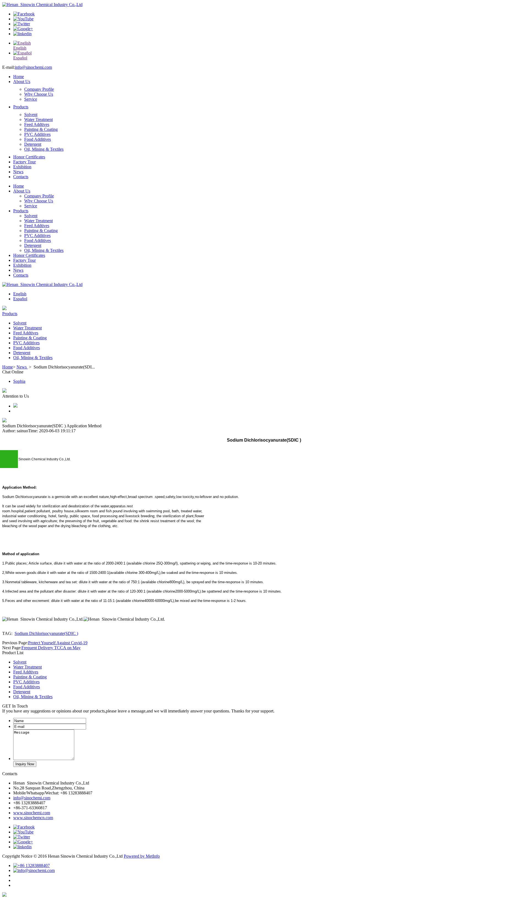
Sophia (19, 381)
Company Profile (39, 89)
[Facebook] (24, 14)
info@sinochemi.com (33, 67)
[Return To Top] (4, 895)
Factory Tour (24, 161)
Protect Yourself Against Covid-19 (57, 642)
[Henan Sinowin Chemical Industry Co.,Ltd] (42, 4)
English (19, 293)
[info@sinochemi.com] (34, 870)
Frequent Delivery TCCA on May (51, 647)
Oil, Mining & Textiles (44, 149)
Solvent (30, 114)
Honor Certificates (29, 157)
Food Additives (37, 139)
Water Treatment (38, 119)
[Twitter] (21, 23)
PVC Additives (37, 134)
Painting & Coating (41, 129)
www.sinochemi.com (31, 812)
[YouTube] (23, 18)
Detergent (32, 144)
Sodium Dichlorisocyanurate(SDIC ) (46, 633)
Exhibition (22, 166)
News (18, 171)
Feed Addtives (36, 124)
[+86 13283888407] (31, 865)
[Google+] (23, 28)
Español (20, 298)
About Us (21, 81)
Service (30, 99)
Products (20, 106)
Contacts (20, 176)
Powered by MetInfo (142, 856)
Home (18, 76)
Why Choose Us (38, 94)
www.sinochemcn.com (33, 817)
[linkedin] (22, 33)
